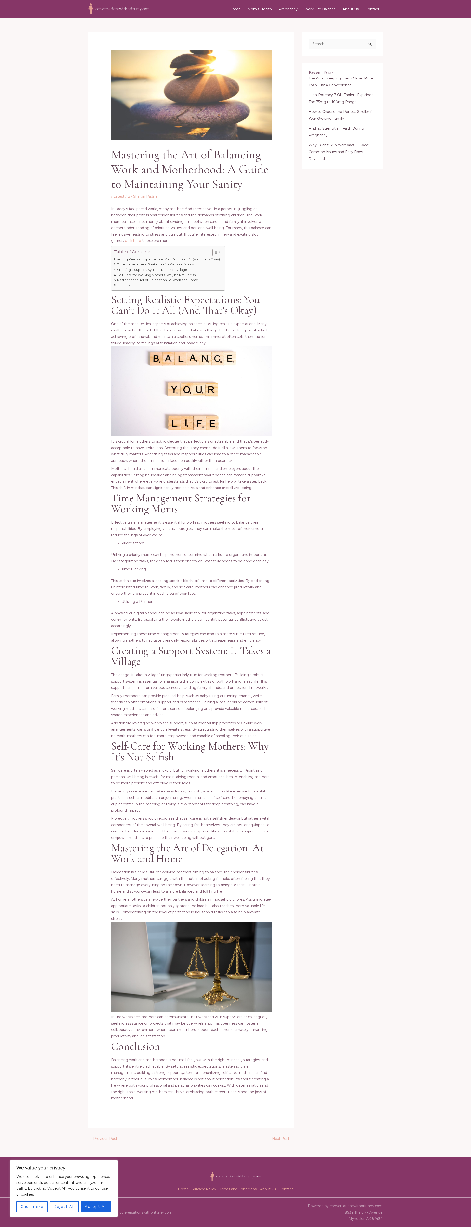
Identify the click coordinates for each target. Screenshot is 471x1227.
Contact (372, 9)
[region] (64, 1188)
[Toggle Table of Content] (214, 252)
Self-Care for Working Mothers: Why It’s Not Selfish (156, 275)
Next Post (283, 1138)
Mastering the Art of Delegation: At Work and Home (157, 280)
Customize (32, 1206)
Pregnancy (288, 9)
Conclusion (126, 285)
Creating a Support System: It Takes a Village (152, 270)
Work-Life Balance (320, 9)
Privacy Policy (204, 1189)
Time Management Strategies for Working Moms (155, 264)
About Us (351, 9)
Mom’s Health (260, 9)
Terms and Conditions (238, 1189)
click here (133, 240)
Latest (118, 196)
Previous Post (103, 1138)
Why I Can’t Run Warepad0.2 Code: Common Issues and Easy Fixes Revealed (339, 152)
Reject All (64, 1206)
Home (235, 9)
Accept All (96, 1206)
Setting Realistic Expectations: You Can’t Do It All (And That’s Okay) (168, 259)
